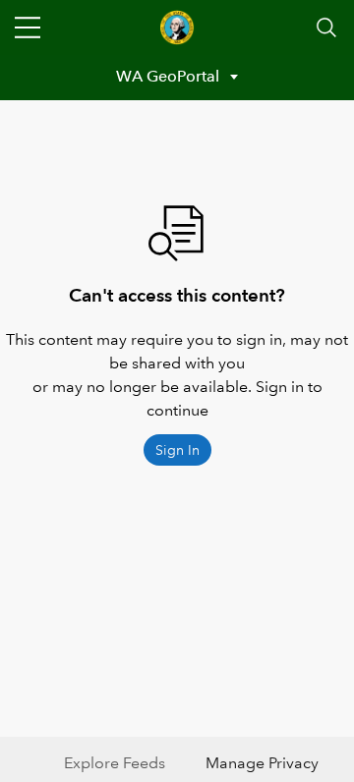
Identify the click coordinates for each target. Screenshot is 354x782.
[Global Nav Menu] (27, 27)
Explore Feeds (114, 763)
